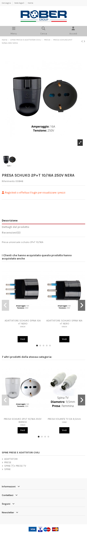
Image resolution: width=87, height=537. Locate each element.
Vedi (22, 339)
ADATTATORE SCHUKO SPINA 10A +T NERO (23, 322)
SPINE (7, 469)
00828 (64, 326)
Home (30, 3)
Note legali (19, 3)
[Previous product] (82, 41)
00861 (64, 422)
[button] (37, 345)
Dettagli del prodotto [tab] (15, 226)
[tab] (43, 233)
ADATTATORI (11, 459)
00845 (22, 425)
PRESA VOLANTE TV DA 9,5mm (64, 419)
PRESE (7, 462)
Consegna (6, 3)
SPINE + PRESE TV (15, 465)
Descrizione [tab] (10, 220)
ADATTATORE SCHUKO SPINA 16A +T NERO (64, 322)
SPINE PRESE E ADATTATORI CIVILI (21, 452)
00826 (22, 326)
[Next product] (84, 41)
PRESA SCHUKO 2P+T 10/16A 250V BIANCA (22, 420)
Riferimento (8, 181)
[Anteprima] (22, 316)
